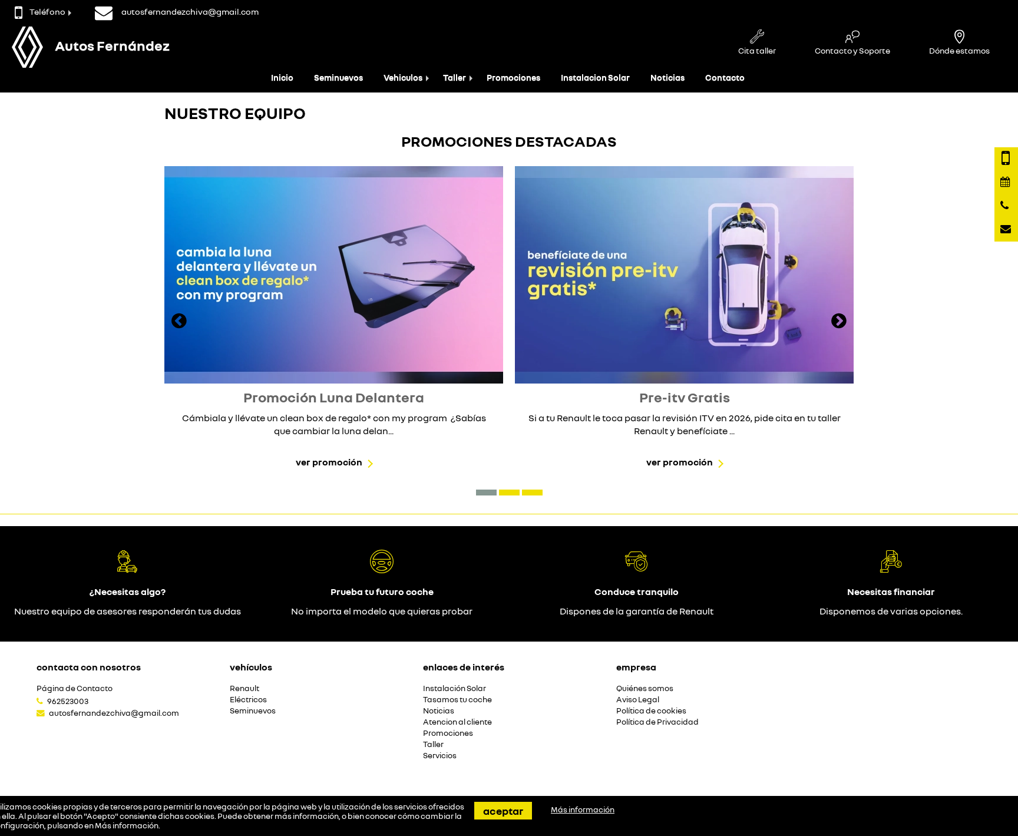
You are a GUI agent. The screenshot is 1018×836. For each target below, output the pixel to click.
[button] (486, 492)
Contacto (725, 77)
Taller (454, 77)
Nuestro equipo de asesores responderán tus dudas (127, 611)
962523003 (67, 701)
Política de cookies (651, 710)
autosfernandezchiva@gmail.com (114, 713)
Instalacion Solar (595, 77)
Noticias (667, 77)
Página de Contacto (75, 688)
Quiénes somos (644, 688)
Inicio (282, 77)
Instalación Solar (454, 688)
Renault (244, 688)
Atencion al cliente (457, 722)
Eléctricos (248, 699)
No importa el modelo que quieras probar (381, 611)
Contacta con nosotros (89, 667)
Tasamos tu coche (457, 699)
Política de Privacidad (657, 722)
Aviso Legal (637, 699)
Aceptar (503, 810)
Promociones (513, 77)
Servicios (440, 755)
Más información (126, 825)
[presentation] (179, 322)
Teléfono (47, 11)
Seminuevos (338, 77)
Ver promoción (329, 462)
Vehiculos (403, 77)
